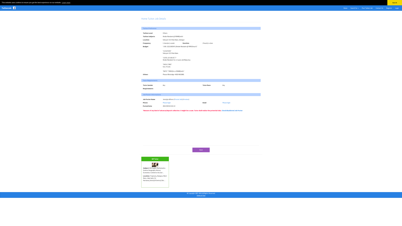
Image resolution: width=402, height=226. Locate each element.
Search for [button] (354, 8)
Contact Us (379, 8)
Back (201, 150)
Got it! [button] (394, 3)
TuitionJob (6, 8)
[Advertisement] (240, 45)
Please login (167, 103)
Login (397, 8)
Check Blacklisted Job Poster (232, 111)
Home (345, 8)
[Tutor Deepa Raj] (155, 165)
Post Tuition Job (367, 8)
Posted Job (178, 99)
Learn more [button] (66, 3)
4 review (186, 99)
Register (389, 8)
